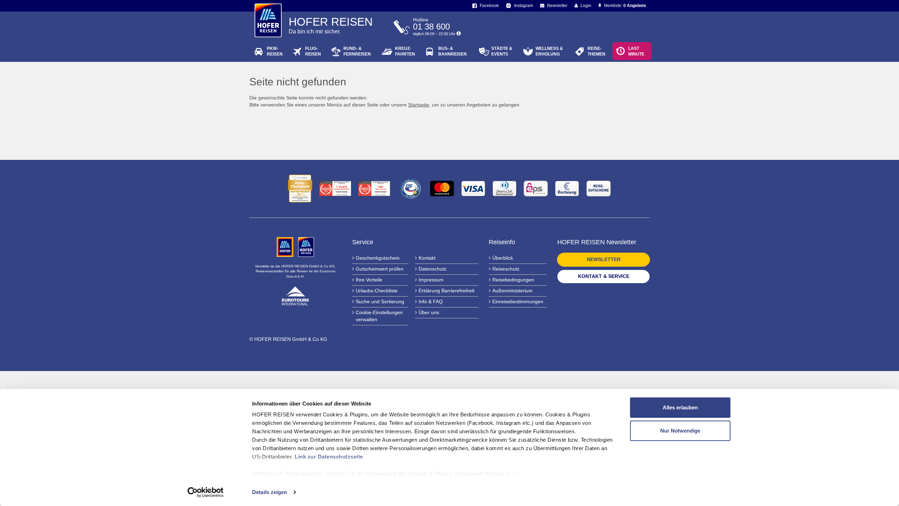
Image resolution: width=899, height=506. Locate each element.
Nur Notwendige (680, 431)
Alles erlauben (680, 407)
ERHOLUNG (549, 51)
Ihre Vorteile (369, 280)
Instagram (523, 5)
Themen (596, 51)
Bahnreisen (452, 51)
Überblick (502, 258)
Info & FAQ (431, 301)
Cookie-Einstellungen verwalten (379, 316)
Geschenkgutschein (378, 258)
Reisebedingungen (513, 280)
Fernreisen (357, 51)
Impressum (431, 280)
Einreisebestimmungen (517, 301)
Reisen (275, 51)
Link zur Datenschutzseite (329, 457)
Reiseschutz (505, 269)
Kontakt (427, 258)
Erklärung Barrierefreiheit (446, 290)
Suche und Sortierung (380, 301)
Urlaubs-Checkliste (377, 290)
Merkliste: (624, 5)
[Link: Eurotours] (295, 295)
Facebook (489, 5)
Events (501, 51)
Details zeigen (269, 492)
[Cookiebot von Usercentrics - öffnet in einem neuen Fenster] (205, 492)
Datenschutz (432, 269)
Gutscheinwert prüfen (379, 269)
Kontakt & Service (603, 276)
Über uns (429, 312)
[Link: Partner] (285, 246)
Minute (636, 51)
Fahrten (405, 51)
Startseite (418, 105)
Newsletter (556, 5)
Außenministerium (512, 290)
